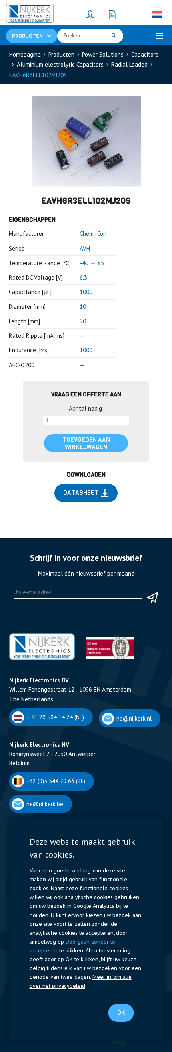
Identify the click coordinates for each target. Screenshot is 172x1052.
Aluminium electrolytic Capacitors (60, 64)
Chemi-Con (93, 233)
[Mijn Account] (90, 14)
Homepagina (25, 54)
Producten (61, 54)
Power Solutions (103, 54)
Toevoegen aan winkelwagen (86, 443)
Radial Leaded (129, 64)
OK (121, 1013)
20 (83, 321)
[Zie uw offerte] (112, 14)
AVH (85, 248)
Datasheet (80, 493)
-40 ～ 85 (92, 263)
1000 (86, 292)
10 (83, 306)
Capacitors (144, 54)
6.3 (83, 277)
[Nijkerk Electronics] (30, 14)
